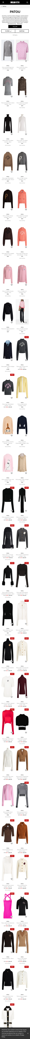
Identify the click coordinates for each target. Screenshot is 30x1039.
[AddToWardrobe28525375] (11, 435)
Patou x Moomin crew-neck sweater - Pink (8, 480)
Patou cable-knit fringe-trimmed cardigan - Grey (7, 555)
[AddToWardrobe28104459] (26, 661)
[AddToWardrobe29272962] (11, 247)
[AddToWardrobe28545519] (11, 398)
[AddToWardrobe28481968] (26, 473)
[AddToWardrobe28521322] (11, 473)
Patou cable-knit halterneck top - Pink (7, 923)
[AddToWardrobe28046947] (26, 697)
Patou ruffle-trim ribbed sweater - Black (7, 141)
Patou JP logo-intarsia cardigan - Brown (8, 216)
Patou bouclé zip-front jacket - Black (8, 996)
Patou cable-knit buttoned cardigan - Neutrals (22, 668)
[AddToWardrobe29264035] (11, 323)
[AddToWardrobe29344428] (11, 172)
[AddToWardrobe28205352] (11, 586)
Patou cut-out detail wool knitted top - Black (22, 517)
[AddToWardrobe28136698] (11, 624)
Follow (15, 26)
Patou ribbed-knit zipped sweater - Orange (22, 216)
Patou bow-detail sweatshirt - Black (7, 329)
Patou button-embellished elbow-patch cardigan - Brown (22, 778)
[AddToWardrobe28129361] (11, 661)
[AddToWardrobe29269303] (26, 285)
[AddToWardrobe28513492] (26, 61)
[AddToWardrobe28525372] (26, 435)
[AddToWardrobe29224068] (11, 360)
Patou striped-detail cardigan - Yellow (22, 404)
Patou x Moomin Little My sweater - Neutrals (8, 442)
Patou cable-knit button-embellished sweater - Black (8, 593)
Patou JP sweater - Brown (8, 958)
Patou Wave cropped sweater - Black (22, 739)
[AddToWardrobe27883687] (26, 990)
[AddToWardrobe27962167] (11, 843)
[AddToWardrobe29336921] (11, 210)
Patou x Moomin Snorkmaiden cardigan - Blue (22, 442)
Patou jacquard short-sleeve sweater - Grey (7, 103)
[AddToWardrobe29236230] (11, 61)
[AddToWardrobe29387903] (26, 97)
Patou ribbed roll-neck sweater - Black (8, 630)
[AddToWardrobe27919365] (11, 952)
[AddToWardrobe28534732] (26, 398)
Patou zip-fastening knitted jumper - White (22, 630)
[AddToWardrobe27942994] (26, 879)
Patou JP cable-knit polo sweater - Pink (7, 291)
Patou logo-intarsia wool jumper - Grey (22, 367)
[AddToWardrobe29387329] (26, 134)
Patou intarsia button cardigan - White (22, 886)
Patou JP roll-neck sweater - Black (8, 668)
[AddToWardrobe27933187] (26, 917)
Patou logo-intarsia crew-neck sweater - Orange (22, 254)
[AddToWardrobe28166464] (26, 586)
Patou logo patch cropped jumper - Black (8, 517)
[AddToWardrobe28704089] (26, 360)
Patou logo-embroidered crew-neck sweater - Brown (8, 178)
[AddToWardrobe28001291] (26, 770)
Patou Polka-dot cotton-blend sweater (22, 68)
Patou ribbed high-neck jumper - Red (22, 704)
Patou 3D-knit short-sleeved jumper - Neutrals (7, 704)
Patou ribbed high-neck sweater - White (7, 777)
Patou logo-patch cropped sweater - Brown (8, 254)
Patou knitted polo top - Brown (7, 850)
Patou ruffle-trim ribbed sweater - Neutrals (22, 141)
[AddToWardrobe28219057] (26, 548)
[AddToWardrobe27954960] (26, 843)
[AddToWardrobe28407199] (26, 511)
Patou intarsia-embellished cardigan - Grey (22, 555)
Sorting (21, 31)
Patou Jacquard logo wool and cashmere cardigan (8, 68)
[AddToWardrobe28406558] (11, 548)
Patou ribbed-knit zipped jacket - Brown (22, 103)
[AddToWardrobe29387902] (11, 134)
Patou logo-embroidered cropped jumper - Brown (22, 593)
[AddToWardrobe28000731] (11, 806)
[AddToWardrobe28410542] (11, 511)
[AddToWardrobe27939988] (11, 917)
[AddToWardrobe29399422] (11, 97)
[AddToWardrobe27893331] (11, 990)
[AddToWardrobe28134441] (26, 624)
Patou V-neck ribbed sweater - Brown (22, 959)
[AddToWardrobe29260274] (26, 323)
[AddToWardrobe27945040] (11, 879)
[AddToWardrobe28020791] (11, 733)
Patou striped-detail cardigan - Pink (7, 812)
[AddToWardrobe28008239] (26, 733)
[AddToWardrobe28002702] (11, 770)
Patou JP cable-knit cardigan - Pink (22, 291)
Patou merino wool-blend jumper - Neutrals (8, 886)
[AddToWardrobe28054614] (11, 697)
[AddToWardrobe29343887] (26, 172)
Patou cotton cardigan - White (22, 996)
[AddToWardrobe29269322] (11, 285)
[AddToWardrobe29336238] (26, 210)
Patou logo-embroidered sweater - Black (22, 923)
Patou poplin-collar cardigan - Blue (7, 367)
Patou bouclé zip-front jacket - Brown (22, 850)
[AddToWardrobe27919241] (26, 952)
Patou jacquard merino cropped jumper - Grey (22, 812)
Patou (4, 6)
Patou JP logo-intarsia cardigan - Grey (22, 178)
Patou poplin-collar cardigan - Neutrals (22, 480)
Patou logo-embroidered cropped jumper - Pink (7, 739)
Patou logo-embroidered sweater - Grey (7, 404)
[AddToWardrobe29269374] (26, 247)
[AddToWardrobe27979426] (26, 806)
